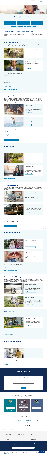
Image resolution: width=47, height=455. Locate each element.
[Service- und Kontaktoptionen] (41, 452)
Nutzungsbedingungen (26, 452)
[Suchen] (34, 448)
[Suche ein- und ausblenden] (42, 3)
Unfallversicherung (6, 439)
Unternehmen (31, 452)
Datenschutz (13, 452)
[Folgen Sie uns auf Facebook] (22, 425)
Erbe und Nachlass (20, 438)
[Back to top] (44, 227)
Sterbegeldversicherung (20, 435)
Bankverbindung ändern (34, 439)
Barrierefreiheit (18, 452)
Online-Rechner (36, 452)
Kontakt (32, 434)
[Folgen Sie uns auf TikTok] (29, 425)
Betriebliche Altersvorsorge (21, 434)
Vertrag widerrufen (6, 453)
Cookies (22, 452)
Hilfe (31, 435)
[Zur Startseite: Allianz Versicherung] (6, 1)
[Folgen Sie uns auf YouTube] (25, 425)
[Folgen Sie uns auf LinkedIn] (27, 425)
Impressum (10, 452)
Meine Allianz (32, 438)
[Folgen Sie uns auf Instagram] (23, 425)
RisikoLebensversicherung (7, 434)
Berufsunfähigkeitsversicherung (8, 435)
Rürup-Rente (5, 438)
